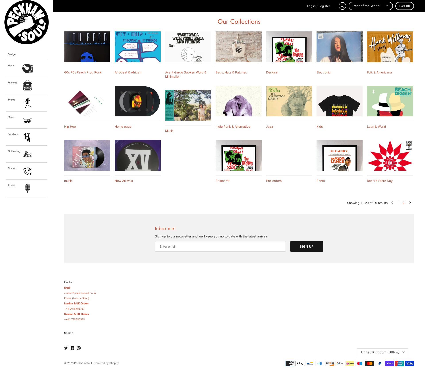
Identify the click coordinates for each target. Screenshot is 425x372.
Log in (311, 6)
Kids (320, 126)
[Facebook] (72, 348)
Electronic (324, 72)
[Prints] (340, 155)
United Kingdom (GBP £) (380, 352)
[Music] (188, 105)
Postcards (223, 181)
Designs (272, 72)
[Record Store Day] (390, 155)
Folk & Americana (379, 72)
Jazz (269, 126)
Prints (321, 181)
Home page (123, 126)
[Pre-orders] (289, 155)
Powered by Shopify (106, 363)
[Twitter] (66, 348)
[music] (87, 155)
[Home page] (138, 101)
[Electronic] (340, 46)
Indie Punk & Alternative (233, 126)
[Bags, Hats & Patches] (239, 46)
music (68, 181)
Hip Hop (70, 126)
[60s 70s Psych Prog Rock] (87, 46)
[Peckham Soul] (26, 22)
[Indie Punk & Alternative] (239, 101)
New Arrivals (124, 181)
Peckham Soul (83, 363)
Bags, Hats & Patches (231, 72)
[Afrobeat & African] (138, 46)
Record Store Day (380, 181)
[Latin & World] (390, 101)
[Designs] (289, 46)
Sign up (307, 246)
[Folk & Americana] (390, 46)
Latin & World (376, 126)
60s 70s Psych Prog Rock (83, 72)
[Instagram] (79, 348)
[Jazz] (289, 101)
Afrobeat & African (128, 72)
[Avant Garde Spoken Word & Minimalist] (188, 46)
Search (68, 333)
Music (169, 131)
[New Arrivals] (138, 155)
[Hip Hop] (87, 101)
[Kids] (340, 101)
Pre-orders (274, 181)
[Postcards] (239, 155)
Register (324, 6)
